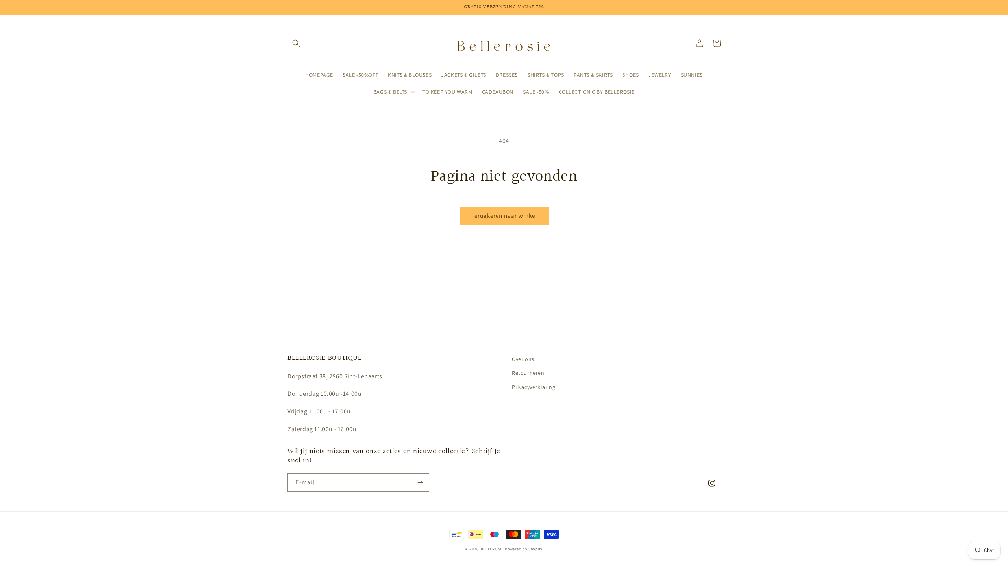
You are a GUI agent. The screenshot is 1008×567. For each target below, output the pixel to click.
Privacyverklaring (533, 387)
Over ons (523, 359)
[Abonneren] (420, 482)
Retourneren (528, 372)
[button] (296, 43)
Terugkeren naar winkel (504, 215)
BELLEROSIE (493, 549)
